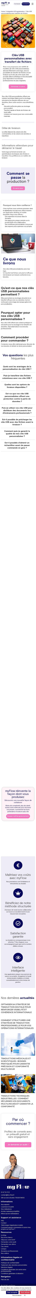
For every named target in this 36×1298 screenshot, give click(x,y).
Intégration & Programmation (15, 11)
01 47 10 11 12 (5, 1192)
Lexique (3, 1249)
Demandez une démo (8, 1244)
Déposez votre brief (8, 1240)
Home (3, 11)
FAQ (2, 1221)
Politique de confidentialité (10, 1263)
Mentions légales (7, 1267)
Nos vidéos (5, 1253)
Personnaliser (17, 1295)
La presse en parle (7, 1207)
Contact (3, 1223)
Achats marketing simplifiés (10, 1211)
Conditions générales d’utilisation (12, 1274)
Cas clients (4, 1247)
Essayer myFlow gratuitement (18, 816)
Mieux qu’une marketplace (10, 1214)
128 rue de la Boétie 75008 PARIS (12, 1198)
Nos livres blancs (6, 1238)
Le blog (3, 1235)
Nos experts (5, 1205)
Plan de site (5, 1280)
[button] (17, 3)
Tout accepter (12, 1292)
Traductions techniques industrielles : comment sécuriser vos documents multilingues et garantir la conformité (17, 1101)
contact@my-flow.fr (7, 1195)
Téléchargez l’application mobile (12, 1225)
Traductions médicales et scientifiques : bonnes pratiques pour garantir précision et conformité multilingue (16, 1063)
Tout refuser (25, 1292)
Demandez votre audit (8, 1242)
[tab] (18, 367)
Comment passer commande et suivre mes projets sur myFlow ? (16, 1228)
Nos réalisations (6, 1209)
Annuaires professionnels (9, 1251)
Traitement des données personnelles (14, 1265)
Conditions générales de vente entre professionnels (13, 1270)
